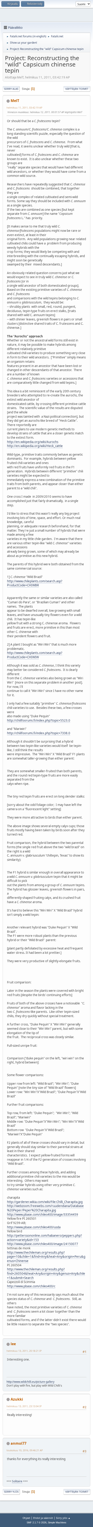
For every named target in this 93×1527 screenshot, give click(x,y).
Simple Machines (57, 1522)
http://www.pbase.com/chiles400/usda (33, 1227)
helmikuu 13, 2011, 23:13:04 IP (24, 1406)
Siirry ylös (11, 1491)
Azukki (17, 1399)
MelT (15, 100)
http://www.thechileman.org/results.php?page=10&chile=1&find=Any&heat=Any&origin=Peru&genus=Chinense (46, 1256)
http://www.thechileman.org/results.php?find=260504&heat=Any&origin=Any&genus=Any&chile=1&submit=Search (46, 1273)
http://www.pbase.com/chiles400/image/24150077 (42, 1244)
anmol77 (18, 1443)
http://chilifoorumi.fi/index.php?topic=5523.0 (38, 720)
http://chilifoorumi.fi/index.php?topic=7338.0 (38, 733)
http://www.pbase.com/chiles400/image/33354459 (42, 1214)
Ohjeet (26, 1518)
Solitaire (17, 1481)
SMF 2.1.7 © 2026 (36, 1522)
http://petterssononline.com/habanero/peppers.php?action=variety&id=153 (44, 1237)
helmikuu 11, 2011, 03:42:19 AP (24, 107)
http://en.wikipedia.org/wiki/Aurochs (32, 442)
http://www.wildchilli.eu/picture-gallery (30, 1382)
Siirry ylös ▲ (63, 1518)
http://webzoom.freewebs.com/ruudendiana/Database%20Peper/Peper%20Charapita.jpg (45, 1208)
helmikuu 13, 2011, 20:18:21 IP (24, 1350)
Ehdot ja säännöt (43, 1518)
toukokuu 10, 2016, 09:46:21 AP (25, 1450)
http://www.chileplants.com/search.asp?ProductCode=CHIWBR (34, 583)
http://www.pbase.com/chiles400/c (31, 1286)
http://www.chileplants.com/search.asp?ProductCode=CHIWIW (34, 655)
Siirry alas (11, 88)
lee (13, 1343)
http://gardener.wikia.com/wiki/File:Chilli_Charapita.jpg (45, 1202)
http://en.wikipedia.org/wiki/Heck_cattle (35, 446)
